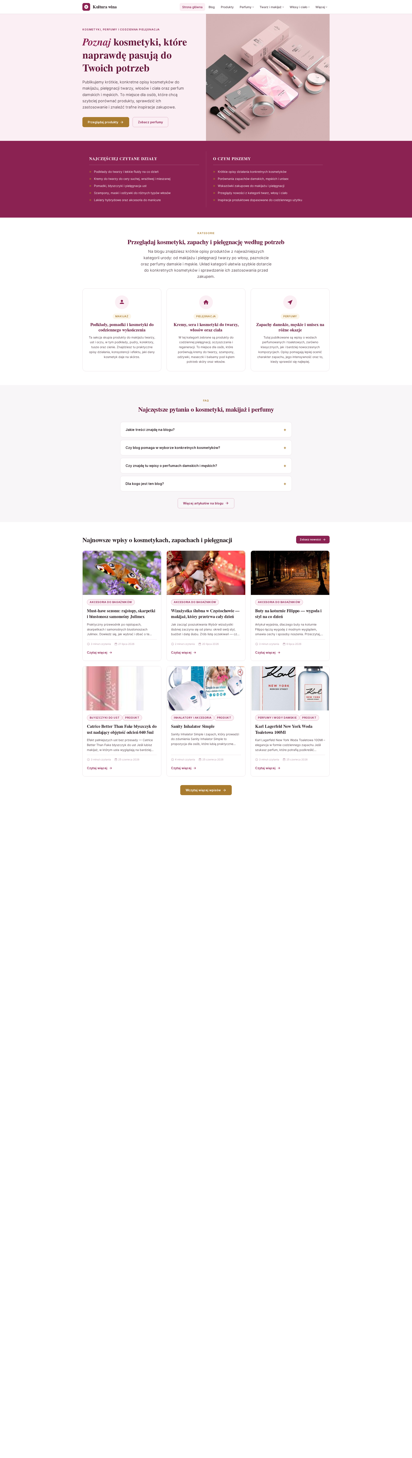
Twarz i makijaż (271, 7)
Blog (212, 7)
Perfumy (245, 7)
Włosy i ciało (298, 7)
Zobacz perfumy (150, 122)
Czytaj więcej (97, 652)
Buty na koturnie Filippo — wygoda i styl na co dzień (288, 614)
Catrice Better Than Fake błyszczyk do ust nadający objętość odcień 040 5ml (122, 729)
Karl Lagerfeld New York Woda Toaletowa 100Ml (283, 729)
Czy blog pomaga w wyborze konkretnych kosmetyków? (173, 447)
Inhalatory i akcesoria (192, 717)
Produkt (132, 717)
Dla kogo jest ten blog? (145, 483)
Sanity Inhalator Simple (192, 726)
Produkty (227, 7)
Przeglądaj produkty (103, 122)
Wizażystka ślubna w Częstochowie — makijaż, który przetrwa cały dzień (205, 614)
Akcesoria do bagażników (111, 602)
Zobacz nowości (310, 539)
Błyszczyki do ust (105, 717)
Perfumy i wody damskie (277, 717)
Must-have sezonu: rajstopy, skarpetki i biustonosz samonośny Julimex (121, 614)
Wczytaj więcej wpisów (203, 790)
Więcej (320, 7)
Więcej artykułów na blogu (203, 503)
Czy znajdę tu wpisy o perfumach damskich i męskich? (171, 465)
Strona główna (192, 7)
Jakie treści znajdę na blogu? (150, 429)
